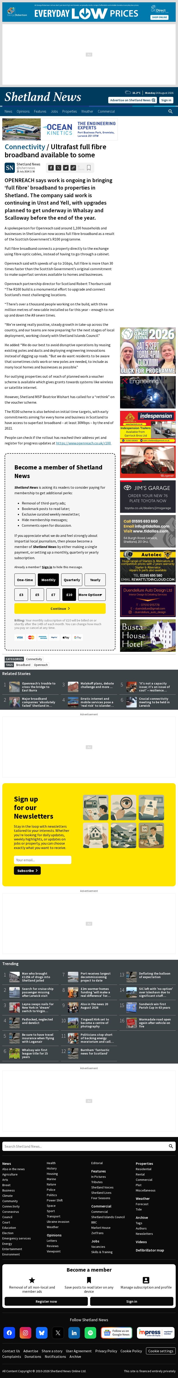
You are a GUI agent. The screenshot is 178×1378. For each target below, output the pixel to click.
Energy (7, 1244)
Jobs (95, 1241)
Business (8, 1190)
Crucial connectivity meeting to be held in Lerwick (154, 702)
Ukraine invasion (58, 1222)
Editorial (97, 1163)
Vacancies (98, 1247)
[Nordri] (148, 392)
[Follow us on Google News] (116, 1333)
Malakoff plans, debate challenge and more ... (97, 685)
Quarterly (72, 579)
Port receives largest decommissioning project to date (96, 976)
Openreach (41, 665)
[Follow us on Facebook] (9, 1333)
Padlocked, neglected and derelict (37, 1021)
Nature (51, 1184)
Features (98, 1171)
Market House (101, 1228)
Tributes (97, 1182)
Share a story (52, 1351)
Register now (46, 1301)
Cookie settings (160, 1351)
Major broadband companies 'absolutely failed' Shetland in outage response (38, 704)
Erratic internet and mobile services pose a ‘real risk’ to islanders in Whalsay (97, 704)
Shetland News (28, 164)
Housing (52, 1174)
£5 (37, 594)
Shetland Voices (102, 1187)
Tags (139, 1223)
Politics (52, 1195)
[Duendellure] (148, 601)
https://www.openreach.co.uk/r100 (83, 443)
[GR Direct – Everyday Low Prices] (89, 12)
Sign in (166, 100)
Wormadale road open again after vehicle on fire (155, 1022)
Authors (141, 1228)
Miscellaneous (146, 1190)
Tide (139, 1209)
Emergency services (16, 1238)
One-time (25, 579)
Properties (144, 1163)
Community (10, 1201)
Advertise (30, 1351)
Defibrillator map (150, 1250)
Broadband (23, 665)
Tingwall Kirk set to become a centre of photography (95, 1022)
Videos (141, 1241)
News (6, 1163)
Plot (138, 1185)
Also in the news (13, 1169)
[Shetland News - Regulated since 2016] (156, 1333)
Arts (5, 1180)
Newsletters (144, 1234)
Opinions (54, 1235)
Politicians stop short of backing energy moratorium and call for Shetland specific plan (96, 1042)
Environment (11, 1254)
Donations (33, 1356)
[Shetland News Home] (43, 104)
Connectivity (25, 146)
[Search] (170, 111)
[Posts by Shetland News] (10, 168)
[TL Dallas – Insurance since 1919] (148, 531)
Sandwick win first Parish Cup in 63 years (154, 1006)
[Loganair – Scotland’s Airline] (148, 462)
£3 (21, 594)
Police (51, 1190)
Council (7, 1217)
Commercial (101, 1206)
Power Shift (55, 1200)
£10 (69, 594)
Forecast (142, 1204)
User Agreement (79, 1351)
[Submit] (170, 1146)
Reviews (53, 1246)
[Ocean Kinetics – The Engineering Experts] (60, 129)
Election (7, 1233)
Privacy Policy (106, 1351)
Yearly (95, 579)
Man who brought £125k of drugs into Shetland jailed (36, 976)
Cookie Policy (131, 1351)
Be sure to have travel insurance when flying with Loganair (38, 1038)
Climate (7, 1196)
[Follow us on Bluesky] (42, 1333)
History (52, 1168)
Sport (51, 1211)
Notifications (55, 1356)
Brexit (6, 1185)
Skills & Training (102, 1252)
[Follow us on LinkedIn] (74, 1333)
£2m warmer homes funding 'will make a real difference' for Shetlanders (95, 994)
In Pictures (98, 1177)
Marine (51, 1179)
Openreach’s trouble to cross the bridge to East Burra (38, 686)
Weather (53, 1227)
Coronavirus (10, 1212)
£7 (53, 594)
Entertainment (12, 1249)
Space (51, 1206)
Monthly (48, 579)
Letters (52, 1241)
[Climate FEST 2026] (148, 329)
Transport (53, 1216)
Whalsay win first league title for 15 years (35, 1053)
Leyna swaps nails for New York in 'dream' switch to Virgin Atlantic (38, 1009)
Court (6, 1222)
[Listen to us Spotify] (90, 1333)
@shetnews (26, 167)
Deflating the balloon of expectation (154, 975)
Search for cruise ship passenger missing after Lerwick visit (38, 992)
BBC (94, 1222)
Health (51, 1163)
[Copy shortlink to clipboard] (73, 168)
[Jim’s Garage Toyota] (148, 496)
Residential (143, 1169)
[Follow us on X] (58, 1333)
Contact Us (11, 1351)
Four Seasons (100, 1198)
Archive (142, 1217)
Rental (140, 1174)
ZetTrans (97, 1233)
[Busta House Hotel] (148, 635)
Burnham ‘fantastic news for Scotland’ (95, 1051)
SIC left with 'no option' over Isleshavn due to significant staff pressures (156, 994)
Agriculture (10, 1174)
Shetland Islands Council (108, 1217)
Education (9, 1228)
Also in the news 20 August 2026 (94, 1006)
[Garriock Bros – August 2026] (148, 427)
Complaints (11, 1356)
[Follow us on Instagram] (25, 1333)
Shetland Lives (101, 1193)
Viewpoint (53, 1251)
